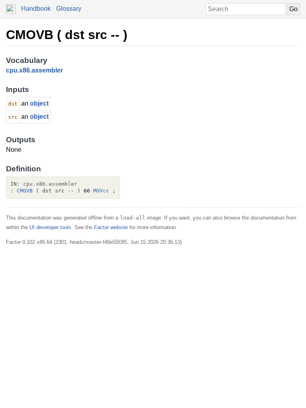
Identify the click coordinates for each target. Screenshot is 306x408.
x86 (24, 70)
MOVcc (101, 191)
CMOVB (25, 191)
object (39, 103)
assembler (47, 70)
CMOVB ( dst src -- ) (67, 34)
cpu (12, 70)
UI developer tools (50, 227)
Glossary (68, 8)
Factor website (111, 227)
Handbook (36, 8)
